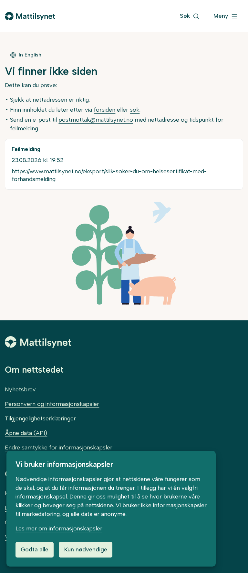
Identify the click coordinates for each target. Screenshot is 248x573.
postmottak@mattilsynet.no (95, 119)
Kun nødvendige (85, 549)
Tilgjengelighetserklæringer (40, 418)
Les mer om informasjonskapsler (59, 528)
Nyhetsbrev (20, 389)
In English (30, 55)
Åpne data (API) (26, 433)
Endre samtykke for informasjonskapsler (58, 447)
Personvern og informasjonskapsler (52, 403)
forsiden (104, 109)
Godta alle (34, 549)
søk (135, 109)
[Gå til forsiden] (30, 16)
